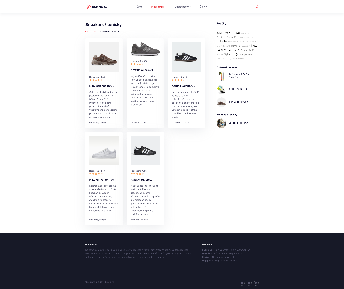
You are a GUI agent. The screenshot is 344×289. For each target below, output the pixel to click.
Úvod (139, 6)
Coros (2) (231, 37)
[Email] (242, 283)
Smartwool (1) (238, 59)
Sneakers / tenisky (97, 123)
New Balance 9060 (101, 86)
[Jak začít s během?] (221, 123)
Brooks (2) (221, 37)
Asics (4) (234, 33)
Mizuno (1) (246, 46)
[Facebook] (249, 283)
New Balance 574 (142, 70)
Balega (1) (245, 33)
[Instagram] (256, 283)
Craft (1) (240, 37)
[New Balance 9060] (104, 57)
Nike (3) (236, 50)
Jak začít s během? (238, 123)
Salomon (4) (232, 54)
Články (204, 6)
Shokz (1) (228, 59)
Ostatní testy (182, 6)
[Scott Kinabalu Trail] (221, 89)
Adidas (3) (222, 33)
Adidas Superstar (142, 179)
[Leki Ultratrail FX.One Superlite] (221, 76)
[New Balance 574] (145, 49)
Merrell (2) (236, 45)
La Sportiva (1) (251, 41)
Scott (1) (220, 59)
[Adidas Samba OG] (186, 57)
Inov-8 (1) (232, 41)
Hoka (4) (222, 41)
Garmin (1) (248, 37)
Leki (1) (220, 46)
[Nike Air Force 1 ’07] (104, 150)
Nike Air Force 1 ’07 (101, 179)
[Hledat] (257, 6)
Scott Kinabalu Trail (238, 89)
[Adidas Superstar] (145, 150)
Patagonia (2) (247, 50)
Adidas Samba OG (184, 86)
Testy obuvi (157, 6)
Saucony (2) (246, 54)
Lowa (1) (226, 46)
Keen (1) (240, 41)
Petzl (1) (220, 55)
